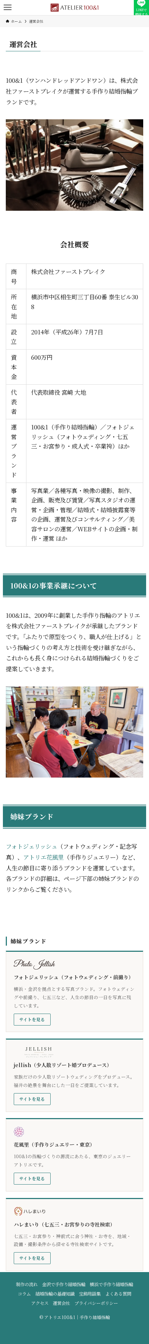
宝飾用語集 (90, 1294)
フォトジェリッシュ (31, 846)
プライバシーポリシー (96, 1303)
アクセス (39, 1303)
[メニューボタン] (7, 7)
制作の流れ (27, 1284)
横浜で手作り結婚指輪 (111, 1284)
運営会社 (61, 1303)
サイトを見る (32, 1019)
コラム (24, 1294)
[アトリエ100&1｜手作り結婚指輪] (74, 7)
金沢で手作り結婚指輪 (63, 1284)
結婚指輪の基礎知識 (54, 1294)
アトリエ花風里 (43, 857)
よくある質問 (118, 1294)
